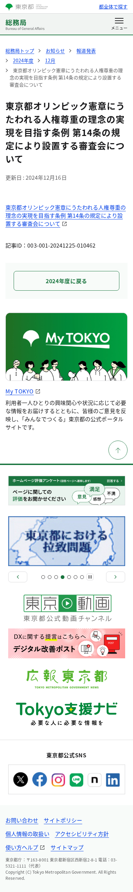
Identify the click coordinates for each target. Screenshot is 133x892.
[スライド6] (75, 577)
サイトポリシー (63, 820)
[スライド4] (62, 577)
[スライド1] (43, 577)
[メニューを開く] (119, 24)
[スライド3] (56, 577)
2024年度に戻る (66, 281)
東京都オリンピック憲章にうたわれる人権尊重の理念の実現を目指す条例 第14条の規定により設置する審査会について (65, 215)
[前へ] (17, 576)
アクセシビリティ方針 (82, 834)
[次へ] (115, 576)
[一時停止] (90, 577)
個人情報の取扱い (27, 834)
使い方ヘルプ (21, 847)
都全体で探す (113, 6)
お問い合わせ (21, 820)
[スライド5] (69, 577)
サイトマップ (66, 847)
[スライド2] (49, 577)
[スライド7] (82, 577)
